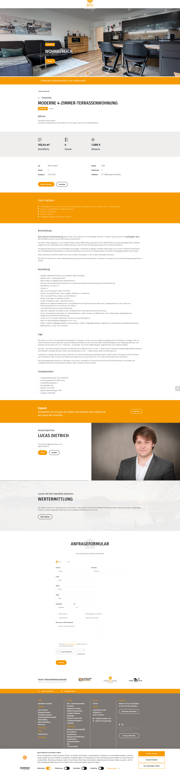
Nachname (94, 567)
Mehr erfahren (45, 517)
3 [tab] (92, 72)
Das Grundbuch (71, 732)
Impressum (122, 728)
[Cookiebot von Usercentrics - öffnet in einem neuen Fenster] (25, 768)
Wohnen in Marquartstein (74, 711)
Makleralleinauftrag (44, 722)
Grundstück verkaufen (45, 715)
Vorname (58, 567)
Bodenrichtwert (72, 739)
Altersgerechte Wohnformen (75, 737)
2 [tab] (90, 72)
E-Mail (42, 452)
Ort (74, 604)
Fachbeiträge (71, 726)
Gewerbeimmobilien (73, 742)
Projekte (53, 1)
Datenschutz (132, 728)
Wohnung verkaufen (44, 712)
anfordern (136, 411)
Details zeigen (112, 768)
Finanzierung (104, 1)
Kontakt (50, 61)
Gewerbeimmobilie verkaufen (47, 717)
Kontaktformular (69, 691)
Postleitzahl (59, 604)
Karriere (95, 703)
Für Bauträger (118, 1)
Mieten (40, 731)
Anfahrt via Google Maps (103, 721)
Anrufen (54, 452)
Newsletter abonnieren (129, 711)
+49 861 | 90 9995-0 (47, 691)
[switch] (67, 768)
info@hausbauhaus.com (103, 718)
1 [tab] (88, 72)
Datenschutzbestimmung (71, 644)
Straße (57, 595)
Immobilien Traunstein (45, 703)
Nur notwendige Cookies (152, 766)
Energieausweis (72, 734)
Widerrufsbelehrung (125, 730)
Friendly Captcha (81, 653)
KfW (68, 744)
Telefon (58, 586)
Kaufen (41, 1)
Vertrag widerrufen (129, 736)
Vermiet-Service (43, 734)
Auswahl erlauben (152, 760)
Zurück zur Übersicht (44, 91)
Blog (129, 1)
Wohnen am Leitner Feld (74, 718)
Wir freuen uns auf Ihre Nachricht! (64, 622)
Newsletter (122, 700)
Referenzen (41, 724)
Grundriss (62, 184)
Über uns (138, 1)
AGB (138, 728)
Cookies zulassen (151, 753)
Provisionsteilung (72, 746)
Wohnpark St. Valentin (74, 708)
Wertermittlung (42, 720)
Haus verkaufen (43, 710)
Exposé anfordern (46, 184)
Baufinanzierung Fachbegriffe (76, 729)
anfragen (61, 662)
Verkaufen (67, 1)
